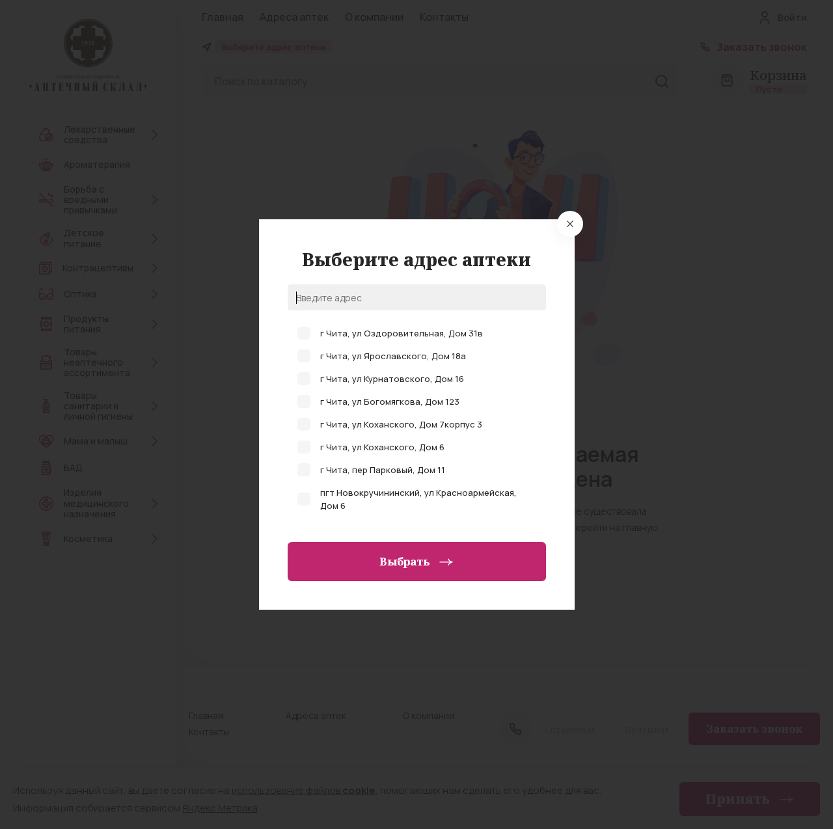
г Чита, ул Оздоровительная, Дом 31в (401, 333)
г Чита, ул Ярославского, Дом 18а (393, 356)
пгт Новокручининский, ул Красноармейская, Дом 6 (418, 499)
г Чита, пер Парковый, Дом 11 (382, 470)
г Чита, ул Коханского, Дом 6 (382, 447)
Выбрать (404, 561)
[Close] (570, 224)
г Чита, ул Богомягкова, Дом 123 (389, 401)
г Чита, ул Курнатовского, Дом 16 (392, 379)
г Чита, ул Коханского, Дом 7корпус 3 (401, 424)
